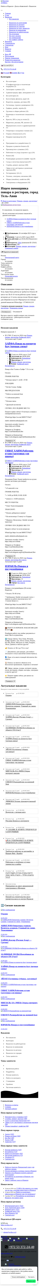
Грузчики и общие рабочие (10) (17, 111)
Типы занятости (11, 1056)
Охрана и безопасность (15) (16, 134)
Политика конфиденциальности (15, 1264)
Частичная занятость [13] (14, 1155)
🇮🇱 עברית (21, 73)
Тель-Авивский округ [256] (14, 1208)
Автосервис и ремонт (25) (15, 89)
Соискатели (9, 45)
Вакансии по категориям (18, 23)
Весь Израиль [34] (11, 1213)
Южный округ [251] (12, 1209)
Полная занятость (12, 1075)
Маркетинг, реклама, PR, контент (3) (19, 122)
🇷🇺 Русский (5, 73)
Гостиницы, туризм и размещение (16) (19, 105)
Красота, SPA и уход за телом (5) (17, 119)
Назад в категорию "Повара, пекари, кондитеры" (20, 201)
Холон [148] (9, 1140)
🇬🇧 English (13, 73)
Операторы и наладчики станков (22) (19, 131)
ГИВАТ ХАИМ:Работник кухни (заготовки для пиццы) (18, 223)
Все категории (11, 81)
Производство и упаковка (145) (17, 149)
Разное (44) (10, 156)
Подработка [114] (11, 1152)
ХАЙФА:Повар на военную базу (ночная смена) (20, 345)
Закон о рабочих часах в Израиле (16, 1180)
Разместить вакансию (14, 61)
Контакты (8, 41)
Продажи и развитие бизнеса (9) (17, 146)
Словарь (8, 51)
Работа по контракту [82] (14, 1153)
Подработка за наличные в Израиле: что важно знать (20, 1197)
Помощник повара (11, 248)
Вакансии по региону (17, 24)
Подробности (10, 366)
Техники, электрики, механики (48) (18, 176)
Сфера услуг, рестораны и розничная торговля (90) (19, 169)
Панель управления (12, 58)
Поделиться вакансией (10, 252)
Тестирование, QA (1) (13, 173)
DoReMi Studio (20, 1257)
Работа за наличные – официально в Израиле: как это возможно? (20, 1193)
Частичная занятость (13, 1087)
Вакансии (8, 17)
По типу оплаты (15, 36)
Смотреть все (9, 1159)
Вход (7, 54)
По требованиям (15, 38)
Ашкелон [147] (10, 1142)
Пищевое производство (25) (16, 137)
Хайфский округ (25, 337)
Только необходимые (18, 1277)
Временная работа (12, 1069)
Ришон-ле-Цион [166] (12, 1136)
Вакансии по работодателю (19, 32)
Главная (8, 13)
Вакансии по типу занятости (19, 28)
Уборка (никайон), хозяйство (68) (18, 179)
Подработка (10, 1072)
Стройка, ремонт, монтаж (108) (17, 165)
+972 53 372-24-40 (9, 69)
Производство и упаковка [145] (16, 1117)
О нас (7, 15)
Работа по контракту (13, 1078)
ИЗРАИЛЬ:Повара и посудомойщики (20, 226)
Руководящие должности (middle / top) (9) (20, 159)
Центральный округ (12, 257)
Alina (19, 242)
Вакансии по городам (17, 26)
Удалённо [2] (9, 1157)
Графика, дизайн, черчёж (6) (16, 108)
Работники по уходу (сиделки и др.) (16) (20, 152)
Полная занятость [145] (13, 1150)
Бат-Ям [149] (9, 1138)
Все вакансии (14, 19)
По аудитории (14, 34)
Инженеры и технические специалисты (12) (20, 115)
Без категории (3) (12, 96)
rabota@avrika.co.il (9, 1232)
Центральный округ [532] (14, 1206)
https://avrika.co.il (6, 1225)
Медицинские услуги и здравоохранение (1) (20, 126)
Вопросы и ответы (11, 1105)
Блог (6, 47)
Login (3, 1237)
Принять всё (31, 1281)
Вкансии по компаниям (17, 30)
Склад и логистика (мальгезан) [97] (17, 1120)
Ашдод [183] (9, 1134)
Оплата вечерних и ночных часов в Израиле (21, 1171)
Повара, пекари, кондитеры (25, 246)
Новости (8, 49)
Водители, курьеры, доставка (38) (18, 102)
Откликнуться (6, 312)
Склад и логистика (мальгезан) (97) (18, 162)
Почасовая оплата (11, 276)
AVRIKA (4, 3)
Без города (22, 560)
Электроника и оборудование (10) (18, 182)
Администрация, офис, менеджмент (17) (20, 93)
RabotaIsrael (26, 358)
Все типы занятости (13, 1065)
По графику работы (16, 39)
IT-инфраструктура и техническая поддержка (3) (18, 85)
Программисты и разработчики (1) (18, 143)
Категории (10, 1041)
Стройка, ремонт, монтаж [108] (16, 1119)
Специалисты (10, 43)
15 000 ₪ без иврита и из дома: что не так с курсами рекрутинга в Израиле (21, 1189)
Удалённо (9, 1084)
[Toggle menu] (1, 10)
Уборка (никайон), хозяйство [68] (17, 1126)
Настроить (31, 1277)
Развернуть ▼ (10, 440)
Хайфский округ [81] (12, 1211)
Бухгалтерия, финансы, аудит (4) (17, 99)
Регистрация (9, 56)
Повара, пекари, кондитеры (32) (18, 140)
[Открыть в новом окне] (5, 1239)
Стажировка (10, 1081)
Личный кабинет (11, 1109)
